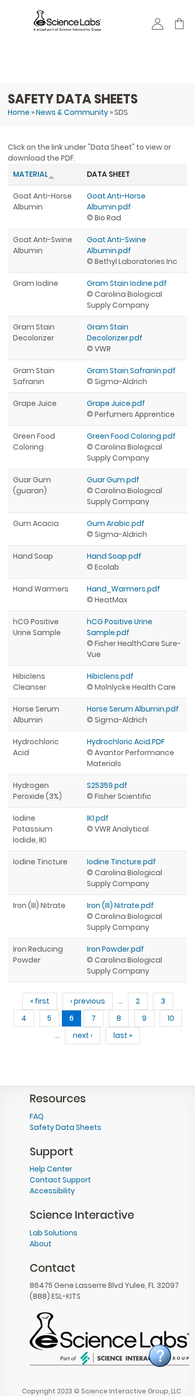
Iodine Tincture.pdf (121, 862)
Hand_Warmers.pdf (123, 589)
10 (170, 1018)
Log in (158, 26)
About (40, 1244)
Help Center (51, 1169)
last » (122, 1035)
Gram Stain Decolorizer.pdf (114, 332)
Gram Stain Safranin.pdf (131, 370)
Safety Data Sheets (65, 1127)
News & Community (72, 112)
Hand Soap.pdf (114, 556)
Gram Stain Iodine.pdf (127, 283)
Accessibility (52, 1191)
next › (83, 1035)
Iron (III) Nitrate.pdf (120, 905)
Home (19, 112)
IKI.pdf (98, 818)
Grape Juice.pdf (116, 403)
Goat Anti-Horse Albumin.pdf (116, 201)
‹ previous (87, 1001)
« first (39, 1001)
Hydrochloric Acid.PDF (126, 741)
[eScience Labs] (67, 25)
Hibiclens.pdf (110, 676)
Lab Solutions (53, 1233)
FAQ (37, 1116)
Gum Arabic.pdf (116, 523)
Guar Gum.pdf (113, 480)
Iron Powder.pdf (115, 949)
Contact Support (60, 1180)
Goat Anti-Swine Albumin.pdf (116, 245)
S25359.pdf (107, 785)
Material (30, 174)
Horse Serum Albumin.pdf (133, 709)
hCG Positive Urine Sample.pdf (119, 627)
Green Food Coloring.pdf (131, 436)
